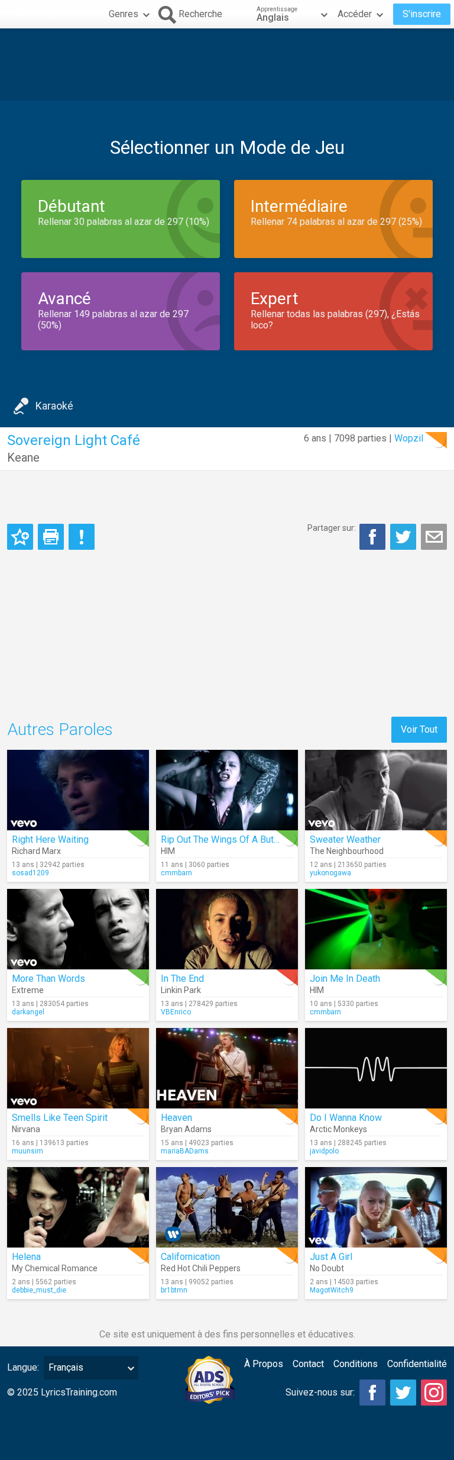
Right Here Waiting (50, 839)
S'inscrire (422, 14)
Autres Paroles (60, 729)
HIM (168, 851)
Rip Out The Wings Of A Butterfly (228, 839)
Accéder (355, 14)
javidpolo (324, 1151)
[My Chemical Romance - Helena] (78, 1207)
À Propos (263, 1363)
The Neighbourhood (347, 851)
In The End (182, 978)
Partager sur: (331, 528)
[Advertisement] (227, 64)
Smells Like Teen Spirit (60, 1117)
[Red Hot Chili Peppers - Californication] (227, 1207)
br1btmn (174, 1290)
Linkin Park (181, 990)
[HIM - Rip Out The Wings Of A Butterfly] (227, 790)
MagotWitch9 (332, 1290)
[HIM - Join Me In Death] (376, 929)
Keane (23, 457)
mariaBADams (185, 1151)
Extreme (28, 990)
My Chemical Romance (55, 1268)
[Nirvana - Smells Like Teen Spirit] (78, 1068)
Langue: (23, 1367)
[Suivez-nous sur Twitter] (403, 1393)
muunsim (27, 1151)
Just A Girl (331, 1256)
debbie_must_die (39, 1290)
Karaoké (54, 405)
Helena (26, 1256)
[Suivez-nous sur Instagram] (434, 1393)
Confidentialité (417, 1363)
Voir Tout (419, 729)
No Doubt (327, 1268)
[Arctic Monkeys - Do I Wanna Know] (376, 1068)
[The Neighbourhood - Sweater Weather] (376, 790)
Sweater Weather (345, 839)
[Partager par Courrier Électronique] (434, 537)
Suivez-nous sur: (320, 1392)
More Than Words (48, 978)
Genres (123, 14)
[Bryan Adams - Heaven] (227, 1068)
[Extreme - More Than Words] (78, 929)
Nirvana (26, 1129)
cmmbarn (176, 873)
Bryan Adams (186, 1129)
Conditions (355, 1363)
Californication (190, 1256)
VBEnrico (176, 1012)
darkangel (28, 1012)
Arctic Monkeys (338, 1129)
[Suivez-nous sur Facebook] (372, 1393)
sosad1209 (30, 873)
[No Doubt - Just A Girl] (376, 1207)
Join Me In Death (345, 978)
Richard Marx (36, 851)
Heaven (176, 1117)
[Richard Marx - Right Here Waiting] (78, 790)
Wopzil (408, 438)
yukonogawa (330, 873)
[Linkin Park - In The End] (227, 929)
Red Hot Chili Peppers (201, 1268)
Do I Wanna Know (346, 1117)
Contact (308, 1363)
